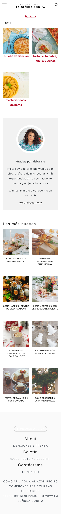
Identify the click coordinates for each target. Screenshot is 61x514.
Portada (30, 16)
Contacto (30, 472)
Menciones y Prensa (30, 445)
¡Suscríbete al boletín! (30, 459)
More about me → (30, 202)
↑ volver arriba (30, 429)
